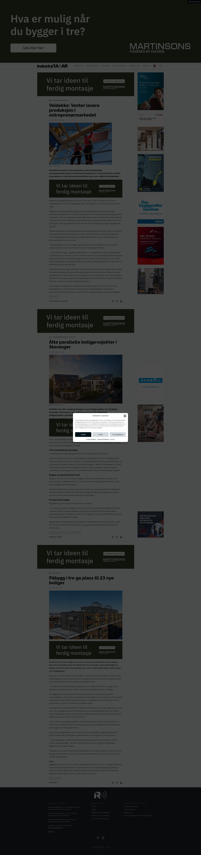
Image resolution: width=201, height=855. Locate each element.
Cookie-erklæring (91, 439)
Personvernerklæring (103, 439)
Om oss (112, 439)
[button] (125, 416)
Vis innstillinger (117, 435)
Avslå (100, 435)
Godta (83, 435)
